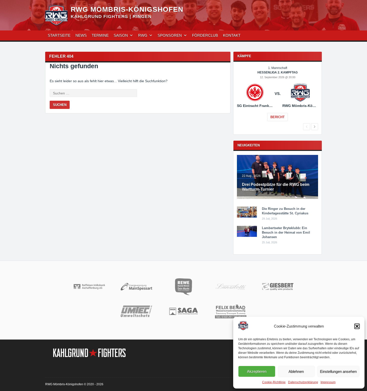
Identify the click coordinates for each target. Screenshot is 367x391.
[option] (277, 97)
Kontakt (231, 35)
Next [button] (314, 126)
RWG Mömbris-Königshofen (127, 9)
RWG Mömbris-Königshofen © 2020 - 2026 (74, 384)
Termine (100, 35)
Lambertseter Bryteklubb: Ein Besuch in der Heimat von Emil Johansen (286, 232)
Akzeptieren (256, 371)
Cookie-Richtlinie (274, 382)
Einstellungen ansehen (338, 371)
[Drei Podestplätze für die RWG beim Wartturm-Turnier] (277, 198)
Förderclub (205, 35)
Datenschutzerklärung (303, 382)
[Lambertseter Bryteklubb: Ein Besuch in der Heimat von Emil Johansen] (247, 236)
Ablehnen (296, 371)
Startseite (59, 35)
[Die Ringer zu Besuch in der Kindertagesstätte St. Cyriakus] (247, 216)
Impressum (328, 382)
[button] (357, 326)
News (81, 35)
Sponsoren (170, 35)
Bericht (277, 117)
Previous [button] (306, 126)
